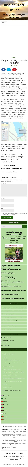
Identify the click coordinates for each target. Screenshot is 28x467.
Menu (4, 23)
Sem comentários (14, 65)
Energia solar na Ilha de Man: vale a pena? (10, 320)
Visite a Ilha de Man (5, 345)
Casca (11, 272)
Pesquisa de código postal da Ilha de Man (14, 378)
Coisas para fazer (6, 449)
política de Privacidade (18, 464)
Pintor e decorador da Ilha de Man (10, 375)
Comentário (3, 183)
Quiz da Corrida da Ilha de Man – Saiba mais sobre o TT (13, 317)
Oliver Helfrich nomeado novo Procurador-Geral (12, 440)
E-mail (2, 203)
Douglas (2, 276)
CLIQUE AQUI (14, 240)
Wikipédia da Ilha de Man (6, 337)
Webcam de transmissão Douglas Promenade (13, 290)
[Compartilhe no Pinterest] (14, 69)
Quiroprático (5, 357)
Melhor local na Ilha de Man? (7, 323)
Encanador (5, 384)
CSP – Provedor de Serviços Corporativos (14, 168)
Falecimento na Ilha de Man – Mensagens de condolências (13, 308)
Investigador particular (9, 165)
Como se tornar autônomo (10, 172)
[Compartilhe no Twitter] (9, 69)
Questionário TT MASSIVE (18, 237)
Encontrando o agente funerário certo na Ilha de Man (12, 311)
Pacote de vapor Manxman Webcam (11, 270)
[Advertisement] (14, 40)
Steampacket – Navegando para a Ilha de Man (12, 390)
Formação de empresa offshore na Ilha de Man (12, 381)
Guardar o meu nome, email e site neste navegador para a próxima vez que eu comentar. (15, 213)
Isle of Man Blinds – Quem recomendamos (11, 369)
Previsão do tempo (5, 447)
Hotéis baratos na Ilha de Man (7, 340)
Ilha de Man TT (4, 343)
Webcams (14, 447)
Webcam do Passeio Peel (8, 274)
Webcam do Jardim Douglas (9, 278)
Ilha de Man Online (14, 7)
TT (10, 280)
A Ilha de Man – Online (9, 162)
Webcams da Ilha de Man (5, 268)
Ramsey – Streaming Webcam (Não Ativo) (12, 282)
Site (2, 208)
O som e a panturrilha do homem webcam (12, 298)
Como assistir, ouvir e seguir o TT (10, 294)
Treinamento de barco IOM (6, 329)
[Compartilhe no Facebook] (3, 69)
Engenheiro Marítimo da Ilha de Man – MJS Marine (13, 372)
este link (21, 107)
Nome (2, 198)
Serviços (14, 57)
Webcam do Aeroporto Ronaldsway (11, 286)
